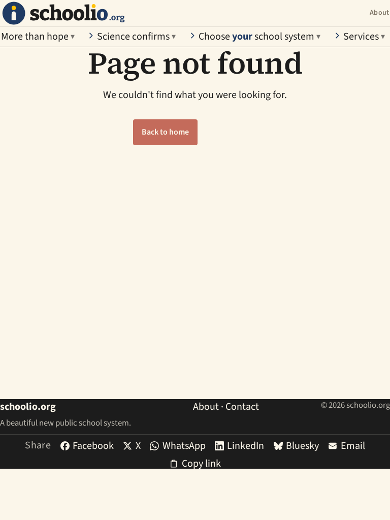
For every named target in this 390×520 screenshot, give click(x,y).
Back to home (165, 132)
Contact (242, 407)
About (379, 13)
